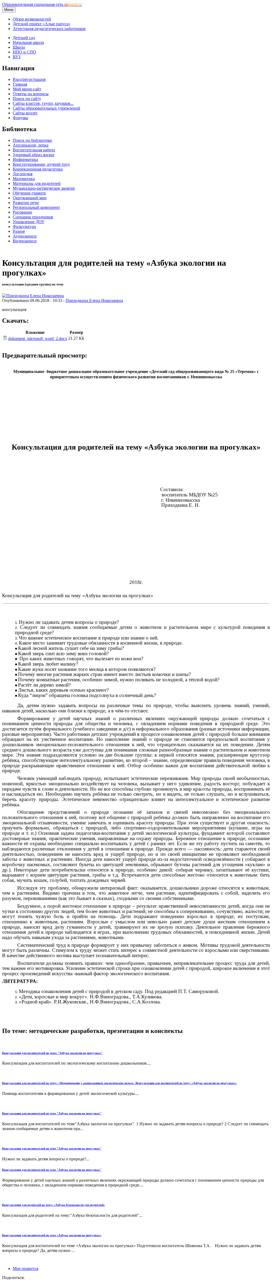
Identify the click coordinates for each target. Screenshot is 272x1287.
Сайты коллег (25, 113)
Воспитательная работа (34, 150)
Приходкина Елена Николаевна (94, 300)
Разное (19, 231)
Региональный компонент (36, 207)
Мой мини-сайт (27, 89)
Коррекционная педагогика (38, 169)
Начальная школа (28, 42)
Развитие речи (26, 202)
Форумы (20, 117)
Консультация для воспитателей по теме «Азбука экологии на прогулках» (51, 1235)
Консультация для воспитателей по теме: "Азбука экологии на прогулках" (52, 1052)
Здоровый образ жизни (33, 154)
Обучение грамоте (29, 193)
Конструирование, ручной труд (41, 164)
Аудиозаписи (25, 236)
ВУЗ (16, 57)
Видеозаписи (25, 241)
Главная (20, 84)
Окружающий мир (29, 198)
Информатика (25, 159)
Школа (19, 47)
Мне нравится (25, 1268)
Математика (24, 178)
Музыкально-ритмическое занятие (44, 188)
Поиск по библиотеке (32, 140)
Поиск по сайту (27, 98)
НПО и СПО (24, 52)
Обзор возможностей (32, 19)
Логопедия (22, 174)
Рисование (22, 212)
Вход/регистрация (29, 79)
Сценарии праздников (33, 217)
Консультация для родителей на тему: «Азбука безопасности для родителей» (53, 1204)
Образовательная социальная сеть (42, 4)
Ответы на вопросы (31, 94)
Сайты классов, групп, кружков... (43, 103)
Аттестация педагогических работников (49, 28)
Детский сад (24, 37)
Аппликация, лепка (30, 145)
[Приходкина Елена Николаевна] (33, 295)
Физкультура (24, 226)
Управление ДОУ (28, 221)
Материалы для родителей (37, 183)
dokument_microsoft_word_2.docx (37, 338)
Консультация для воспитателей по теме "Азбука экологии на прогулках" (51, 1113)
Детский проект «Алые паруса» (41, 24)
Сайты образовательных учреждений (46, 108)
